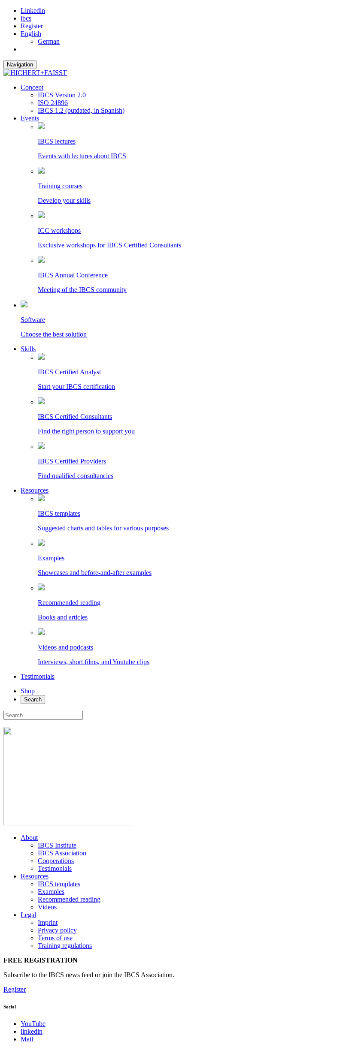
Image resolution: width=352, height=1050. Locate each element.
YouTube (33, 1023)
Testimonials (38, 676)
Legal (28, 914)
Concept (32, 87)
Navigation (20, 64)
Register (32, 26)
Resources (35, 490)
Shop (28, 691)
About (29, 837)
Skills (28, 348)
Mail (27, 1039)
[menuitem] (31, 33)
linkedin (31, 1031)
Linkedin (33, 10)
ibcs (26, 18)
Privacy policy (57, 930)
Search (33, 699)
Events (30, 118)
